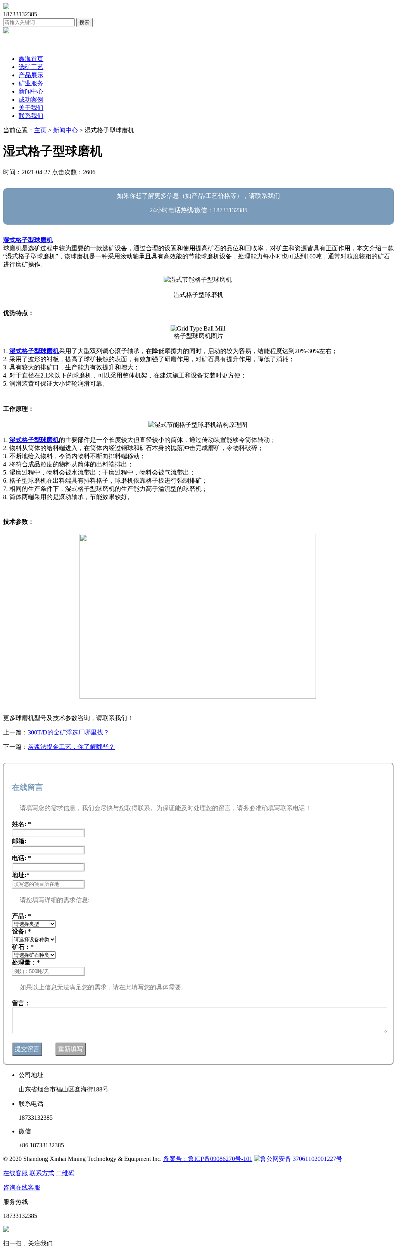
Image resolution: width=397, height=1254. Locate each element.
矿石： (23, 947)
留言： (21, 1003)
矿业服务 (31, 83)
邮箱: (19, 841)
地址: (20, 875)
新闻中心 (31, 91)
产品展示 (31, 75)
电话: (21, 858)
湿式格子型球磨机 (28, 240)
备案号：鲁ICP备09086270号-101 (207, 1158)
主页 (40, 130)
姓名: (21, 824)
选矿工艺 (31, 67)
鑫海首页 (31, 58)
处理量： (26, 962)
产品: (21, 916)
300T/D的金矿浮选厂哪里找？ (68, 732)
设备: (21, 931)
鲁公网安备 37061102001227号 (301, 1158)
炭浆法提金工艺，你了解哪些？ (71, 746)
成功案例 (31, 99)
